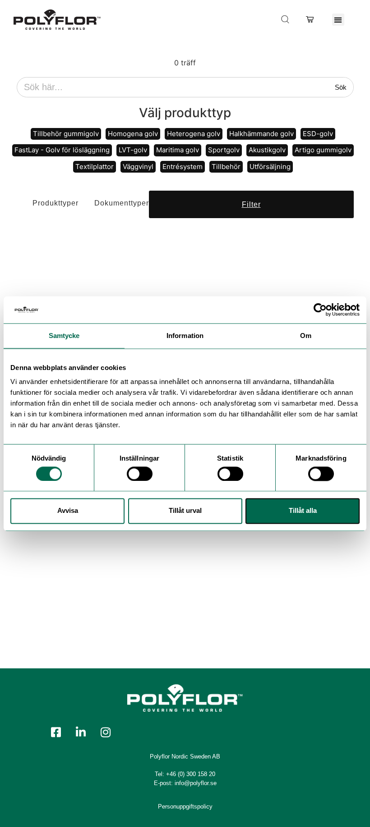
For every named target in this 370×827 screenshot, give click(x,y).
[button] (338, 20)
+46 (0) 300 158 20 (190, 774)
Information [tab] (185, 335)
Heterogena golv (193, 133)
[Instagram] (105, 732)
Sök (341, 87)
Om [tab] (305, 335)
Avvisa (67, 511)
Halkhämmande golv (261, 133)
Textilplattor (94, 166)
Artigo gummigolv (323, 150)
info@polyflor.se (196, 783)
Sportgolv (224, 150)
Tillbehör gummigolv (66, 133)
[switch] (140, 473)
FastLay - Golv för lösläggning (62, 150)
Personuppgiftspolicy (185, 806)
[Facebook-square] (56, 732)
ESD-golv (318, 133)
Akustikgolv (267, 150)
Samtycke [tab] (64, 335)
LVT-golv (133, 150)
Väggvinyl (138, 166)
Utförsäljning (270, 166)
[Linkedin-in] (80, 732)
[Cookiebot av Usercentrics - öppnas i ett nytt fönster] (320, 309)
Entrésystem (182, 166)
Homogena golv (133, 133)
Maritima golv (177, 150)
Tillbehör (226, 166)
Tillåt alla (303, 511)
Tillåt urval (185, 511)
